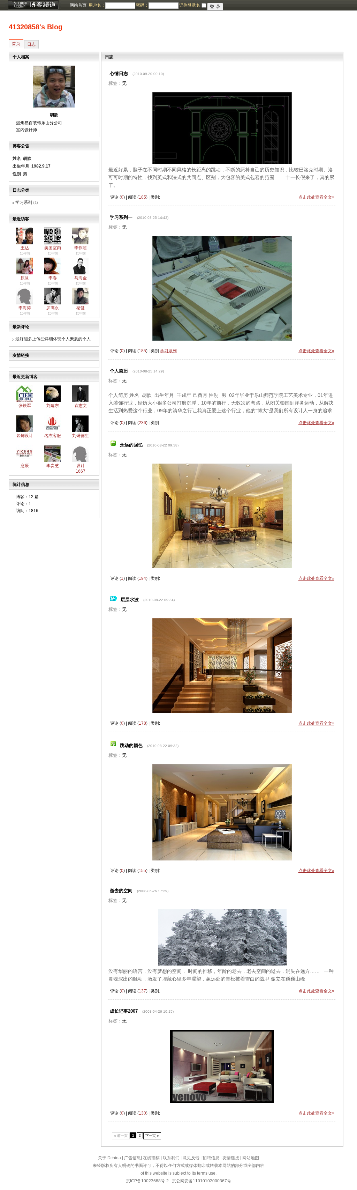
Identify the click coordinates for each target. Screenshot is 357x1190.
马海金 (80, 277)
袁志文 (80, 405)
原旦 (25, 277)
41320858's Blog (35, 27)
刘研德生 (80, 435)
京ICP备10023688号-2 (147, 1180)
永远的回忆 (131, 445)
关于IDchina (109, 1157)
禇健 (80, 307)
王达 (25, 247)
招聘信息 (211, 1157)
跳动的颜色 (131, 745)
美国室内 (52, 247)
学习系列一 (121, 217)
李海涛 (24, 307)
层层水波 (130, 599)
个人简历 (119, 371)
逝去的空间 (121, 890)
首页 (16, 43)
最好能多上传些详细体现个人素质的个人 (53, 339)
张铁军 (24, 405)
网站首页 (78, 5)
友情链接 (230, 1157)
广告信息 (132, 1157)
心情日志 (119, 73)
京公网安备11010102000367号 (201, 1180)
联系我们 (171, 1157)
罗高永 (52, 307)
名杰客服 (52, 435)
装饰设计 (24, 435)
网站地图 (250, 1157)
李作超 (80, 247)
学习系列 (23, 202)
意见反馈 (191, 1157)
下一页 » (152, 1136)
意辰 (25, 465)
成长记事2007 (124, 1011)
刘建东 (52, 405)
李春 (52, 277)
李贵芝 (52, 465)
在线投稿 (151, 1157)
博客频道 (33, 5)
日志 (31, 44)
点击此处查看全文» (316, 197)
